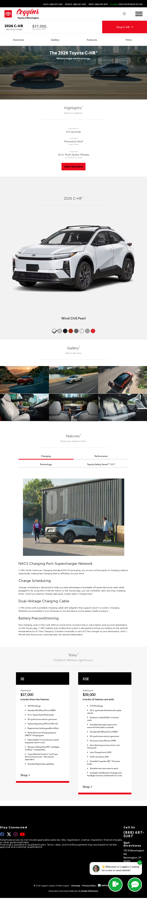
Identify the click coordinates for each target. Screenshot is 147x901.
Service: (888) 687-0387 (75, 4)
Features (92, 39)
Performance (101, 455)
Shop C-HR (123, 27)
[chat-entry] (115, 884)
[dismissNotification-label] (139, 862)
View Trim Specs (73, 166)
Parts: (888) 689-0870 (98, 4)
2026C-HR (13, 25)
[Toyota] (8, 14)
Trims (128, 39)
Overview (18, 39)
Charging (46, 455)
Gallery (55, 39)
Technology (46, 464)
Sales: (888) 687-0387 (53, 4)
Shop (24, 775)
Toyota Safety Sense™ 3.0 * (101, 464)
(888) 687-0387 (134, 833)
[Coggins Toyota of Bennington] (27, 14)
